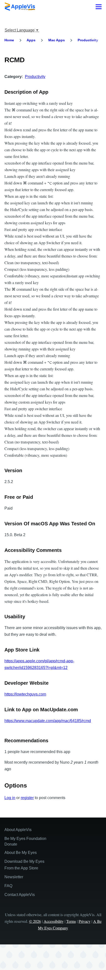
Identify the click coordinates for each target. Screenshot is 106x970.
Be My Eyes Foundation (25, 838)
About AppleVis (18, 830)
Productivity (88, 40)
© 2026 (35, 921)
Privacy (84, 921)
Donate (10, 844)
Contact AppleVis (19, 895)
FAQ (8, 886)
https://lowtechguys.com (25, 694)
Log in (9, 798)
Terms (71, 921)
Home (9, 40)
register (27, 798)
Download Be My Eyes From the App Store (24, 864)
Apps (31, 40)
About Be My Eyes (20, 852)
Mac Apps (56, 40)
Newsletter (13, 877)
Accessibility (54, 921)
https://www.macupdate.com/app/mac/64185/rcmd (47, 721)
